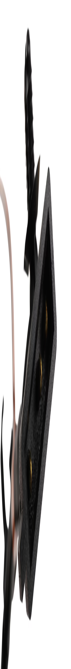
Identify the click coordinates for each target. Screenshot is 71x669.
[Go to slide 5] (5, 300)
